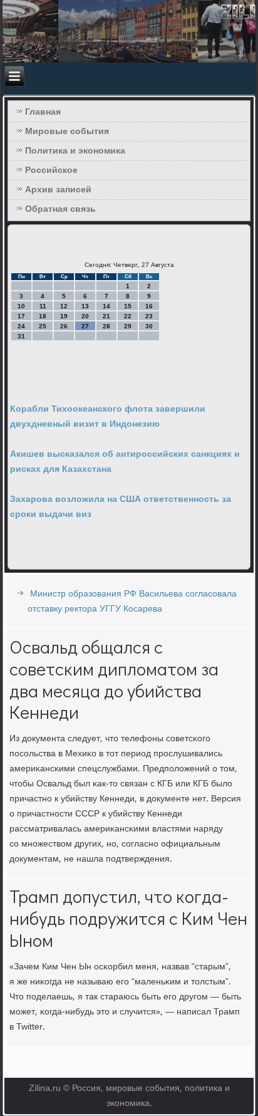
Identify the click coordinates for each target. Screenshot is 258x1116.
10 (21, 306)
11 (42, 306)
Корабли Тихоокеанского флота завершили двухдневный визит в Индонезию (107, 417)
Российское (51, 170)
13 (85, 306)
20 (85, 316)
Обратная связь (60, 209)
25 (42, 326)
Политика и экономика (75, 151)
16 (149, 306)
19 (64, 316)
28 (106, 326)
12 (64, 306)
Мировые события (67, 131)
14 (106, 306)
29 (128, 326)
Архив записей (58, 189)
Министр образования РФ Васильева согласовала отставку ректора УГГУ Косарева (132, 602)
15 (128, 306)
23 (149, 316)
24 (21, 326)
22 (128, 316)
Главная (43, 112)
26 (64, 326)
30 (149, 326)
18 (42, 316)
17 (21, 316)
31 (21, 336)
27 (85, 326)
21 (106, 316)
